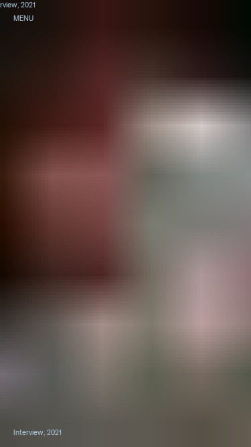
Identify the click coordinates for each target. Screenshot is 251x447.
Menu (23, 18)
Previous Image (62, 223)
